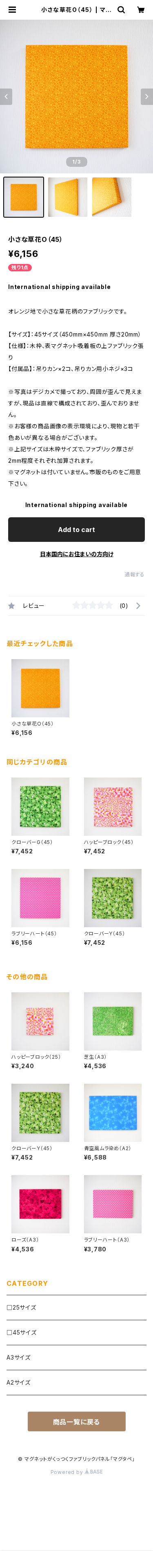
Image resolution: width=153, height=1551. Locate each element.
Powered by (68, 1472)
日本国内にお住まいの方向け (76, 553)
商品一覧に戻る (76, 1422)
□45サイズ (22, 1332)
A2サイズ (19, 1382)
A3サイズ (19, 1357)
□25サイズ (21, 1307)
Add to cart (76, 529)
